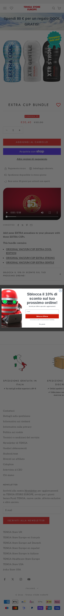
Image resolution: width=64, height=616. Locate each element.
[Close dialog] (60, 290)
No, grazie (42, 324)
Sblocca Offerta (42, 316)
